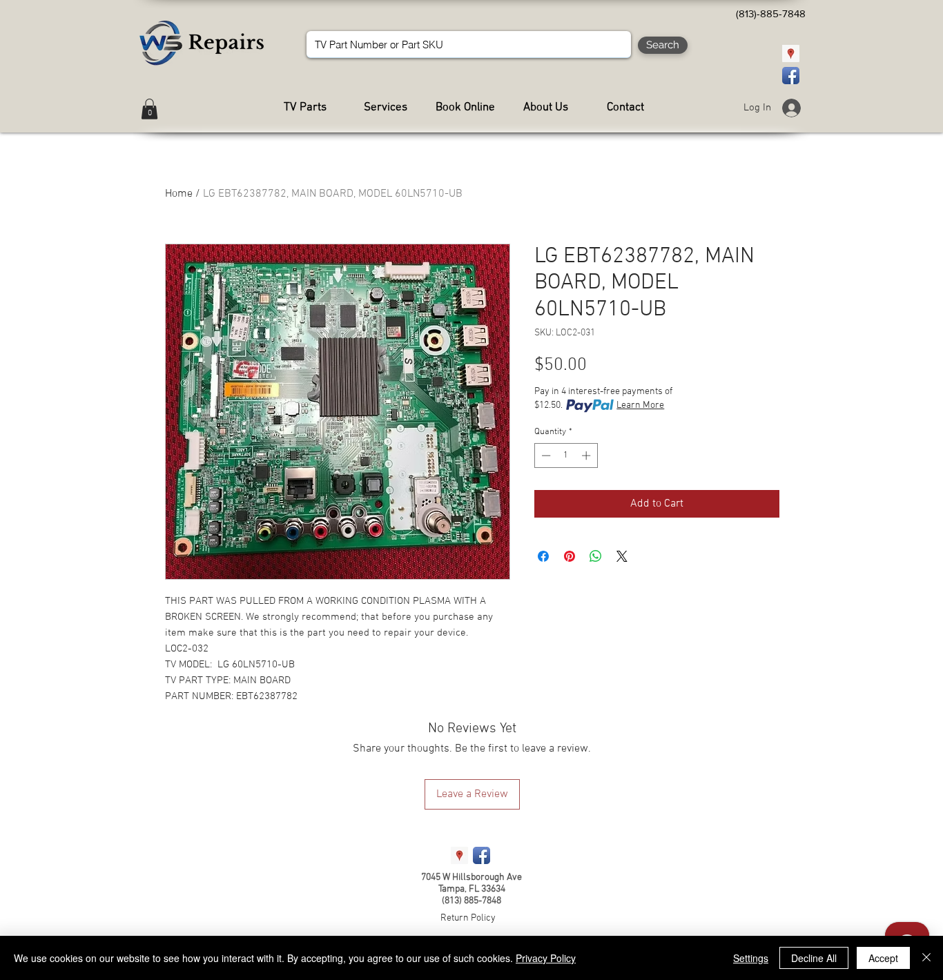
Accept (883, 958)
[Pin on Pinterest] (569, 556)
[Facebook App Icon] (790, 75)
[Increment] (587, 455)
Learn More (640, 405)
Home (179, 194)
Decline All (814, 958)
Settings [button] (750, 958)
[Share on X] (622, 556)
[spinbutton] (565, 455)
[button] (149, 109)
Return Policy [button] (468, 918)
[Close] (926, 958)
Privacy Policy (546, 958)
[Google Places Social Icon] (790, 53)
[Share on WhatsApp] (595, 556)
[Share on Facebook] (543, 556)
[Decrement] (544, 455)
